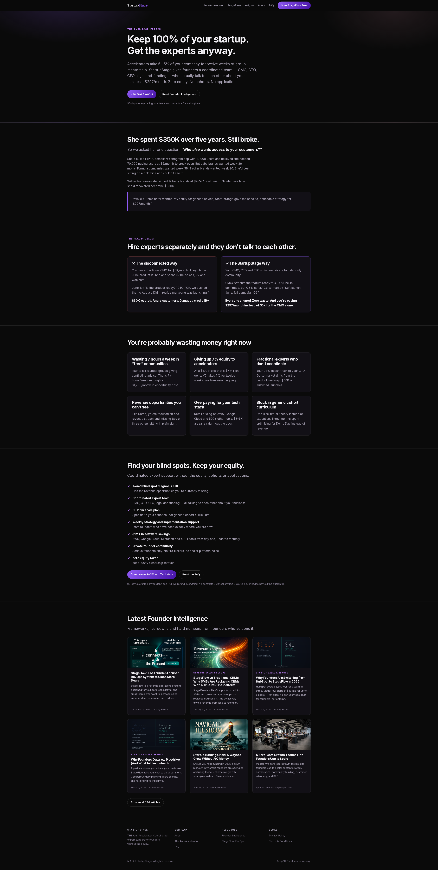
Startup (137, 5)
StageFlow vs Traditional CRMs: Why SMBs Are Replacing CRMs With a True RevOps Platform (216, 681)
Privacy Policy (277, 835)
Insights (249, 5)
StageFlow (234, 5)
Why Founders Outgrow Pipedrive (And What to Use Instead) (155, 761)
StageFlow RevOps (233, 841)
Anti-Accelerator (213, 5)
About (261, 5)
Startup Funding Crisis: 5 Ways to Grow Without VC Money (217, 756)
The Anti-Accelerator (187, 841)
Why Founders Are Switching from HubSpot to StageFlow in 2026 (281, 679)
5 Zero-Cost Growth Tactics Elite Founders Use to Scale (279, 756)
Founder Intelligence (233, 835)
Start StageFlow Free (294, 5)
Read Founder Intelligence (179, 94)
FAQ (271, 5)
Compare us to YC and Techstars (152, 574)
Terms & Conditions (280, 841)
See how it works (142, 94)
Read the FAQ (191, 574)
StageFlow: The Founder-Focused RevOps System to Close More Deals (155, 676)
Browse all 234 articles (145, 802)
